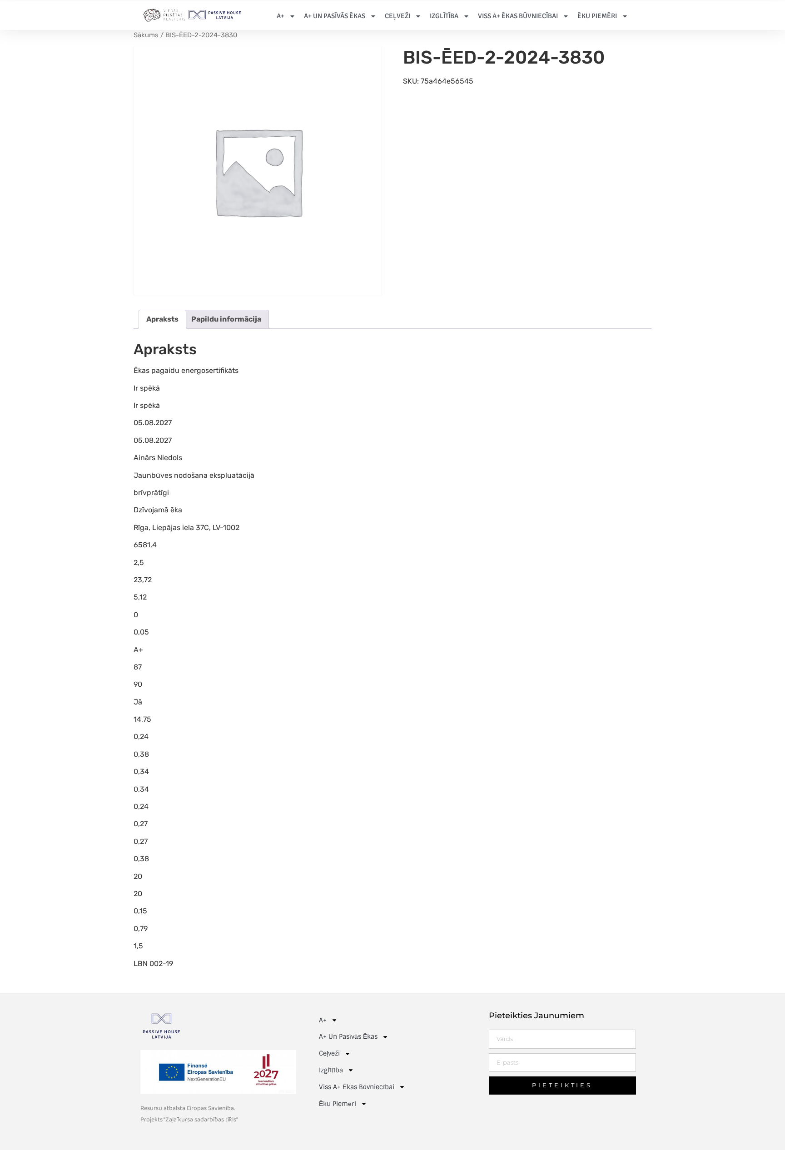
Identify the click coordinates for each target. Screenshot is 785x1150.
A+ (280, 16)
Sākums (146, 35)
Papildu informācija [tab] (226, 319)
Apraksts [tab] (162, 319)
